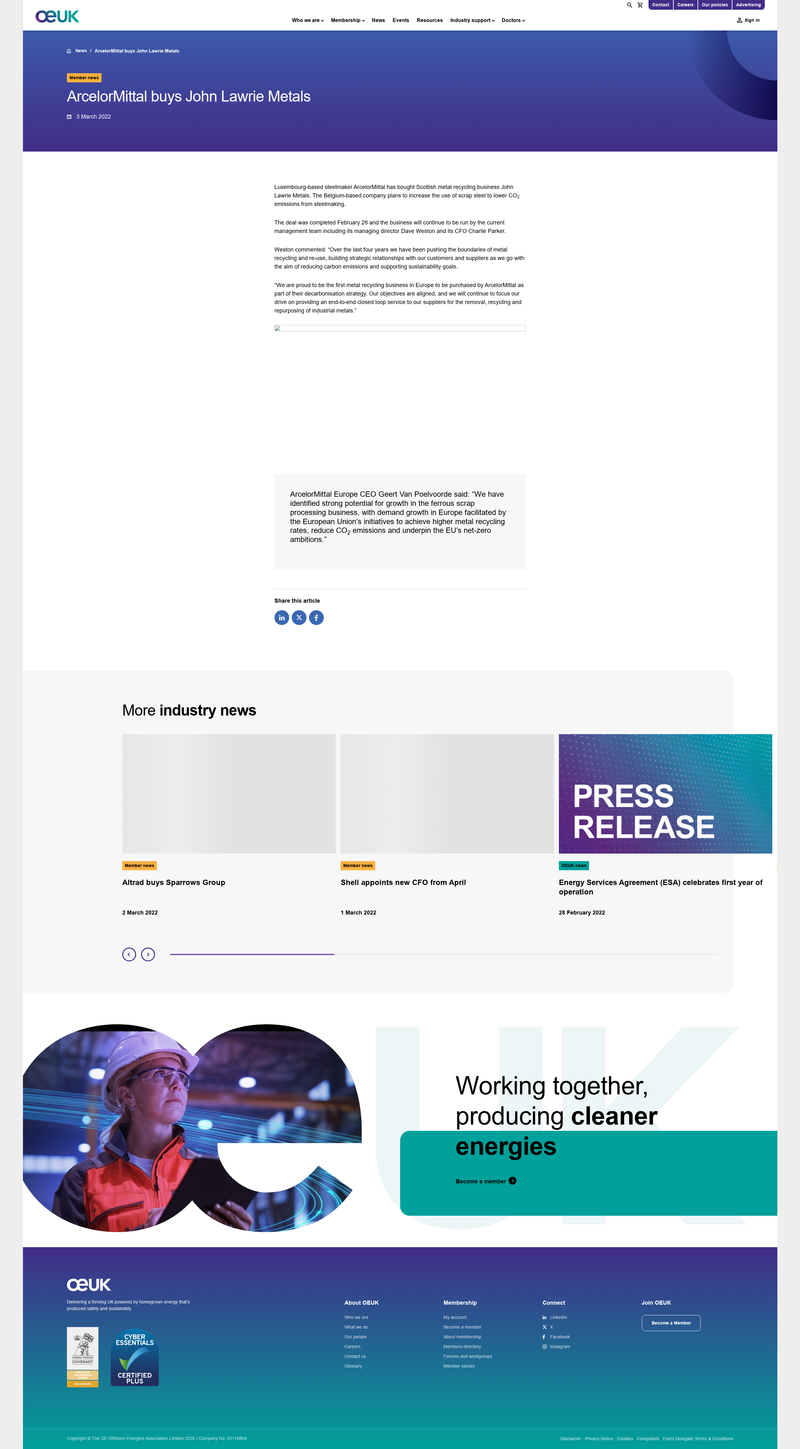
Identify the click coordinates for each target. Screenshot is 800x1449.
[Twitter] (299, 617)
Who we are (306, 20)
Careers (685, 4)
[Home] (71, 51)
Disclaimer (570, 1438)
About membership (462, 1336)
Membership (346, 20)
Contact (660, 4)
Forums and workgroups (468, 1356)
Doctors (511, 20)
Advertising (748, 4)
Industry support (470, 20)
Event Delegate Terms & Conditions (698, 1438)
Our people (356, 1336)
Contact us (355, 1356)
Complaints (648, 1438)
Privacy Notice (599, 1438)
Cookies (625, 1438)
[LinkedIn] (281, 617)
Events (401, 20)
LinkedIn (558, 1317)
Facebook (560, 1336)
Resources (430, 20)
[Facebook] (316, 617)
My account (455, 1317)
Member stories (459, 1366)
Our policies (715, 4)
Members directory (462, 1346)
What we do (356, 1327)
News (378, 20)
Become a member (463, 1327)
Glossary (353, 1366)
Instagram (560, 1346)
